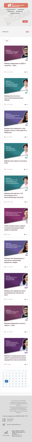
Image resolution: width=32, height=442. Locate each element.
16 (22, 373)
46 (16, 383)
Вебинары (11, 11)
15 (19, 373)
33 (25, 378)
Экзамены (19, 11)
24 (22, 376)
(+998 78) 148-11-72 (21, 416)
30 (16, 378)
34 (3, 381)
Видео (7, 40)
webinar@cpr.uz (18, 436)
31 (19, 378)
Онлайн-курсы (11, 9)
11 (6, 373)
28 (9, 378)
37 (13, 381)
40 (22, 381)
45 (13, 383)
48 (22, 383)
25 (25, 376)
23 (19, 376)
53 (13, 386)
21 (13, 376)
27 (6, 378)
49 (25, 383)
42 (3, 383)
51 (6, 386)
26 (3, 378)
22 (16, 376)
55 (19, 386)
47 (19, 383)
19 (6, 376)
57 (25, 386)
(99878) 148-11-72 (18, 434)
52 (9, 386)
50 (3, 386)
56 (22, 386)
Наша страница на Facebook (10, 420)
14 (16, 373)
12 (9, 373)
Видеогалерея (15, 13)
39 (19, 381)
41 (25, 381)
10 (3, 373)
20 (9, 376)
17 (25, 373)
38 (16, 381)
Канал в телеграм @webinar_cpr (14, 424)
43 (6, 383)
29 (13, 378)
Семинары (20, 9)
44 (9, 383)
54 (16, 386)
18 (3, 376)
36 (9, 381)
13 (13, 373)
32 (22, 378)
